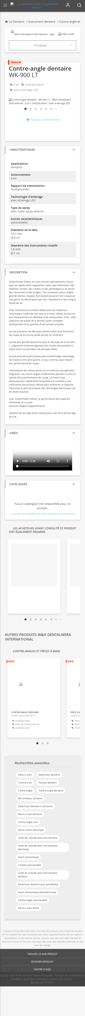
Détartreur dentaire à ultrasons (35, 806)
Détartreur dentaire (49, 774)
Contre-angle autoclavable (32, 900)
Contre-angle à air (28, 822)
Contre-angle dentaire (51, 790)
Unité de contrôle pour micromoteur (38, 838)
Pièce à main (25, 774)
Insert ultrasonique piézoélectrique (37, 892)
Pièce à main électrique (31, 830)
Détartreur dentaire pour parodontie (38, 884)
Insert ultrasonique (28, 857)
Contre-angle (25, 790)
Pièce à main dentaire (30, 814)
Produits (40, 45)
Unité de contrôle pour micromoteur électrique (38, 847)
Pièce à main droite (28, 908)
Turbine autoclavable (29, 865)
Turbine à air (25, 782)
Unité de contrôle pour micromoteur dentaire (38, 874)
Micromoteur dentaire (30, 798)
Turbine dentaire (47, 782)
